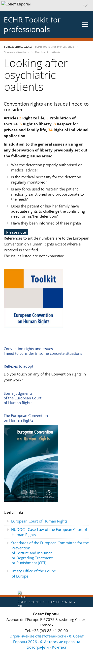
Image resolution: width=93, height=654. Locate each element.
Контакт (59, 647)
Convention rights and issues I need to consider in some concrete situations (43, 351)
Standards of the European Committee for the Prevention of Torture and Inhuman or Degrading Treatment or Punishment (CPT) (50, 552)
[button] (46, 5)
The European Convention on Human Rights (26, 418)
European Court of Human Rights (39, 521)
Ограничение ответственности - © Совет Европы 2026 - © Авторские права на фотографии (46, 642)
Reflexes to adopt (18, 366)
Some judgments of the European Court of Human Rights (22, 398)
